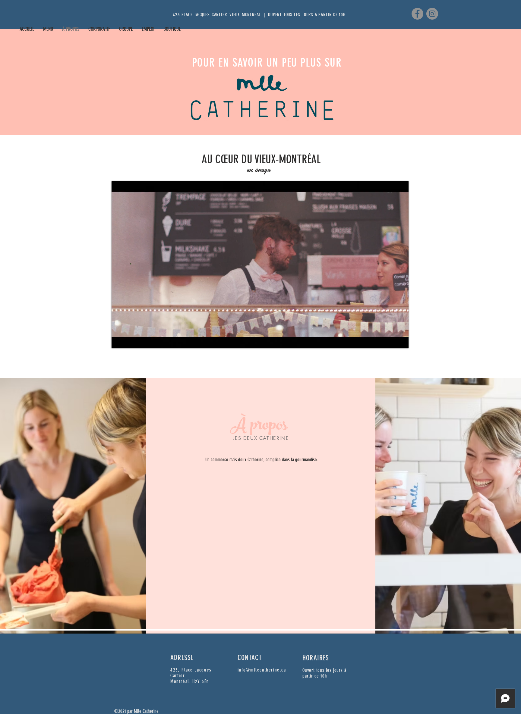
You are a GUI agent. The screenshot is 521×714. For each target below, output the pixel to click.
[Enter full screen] (400, 340)
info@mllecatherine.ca (262, 670)
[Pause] (119, 340)
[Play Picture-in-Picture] (390, 340)
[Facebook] (417, 14)
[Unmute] (130, 340)
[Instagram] (432, 14)
